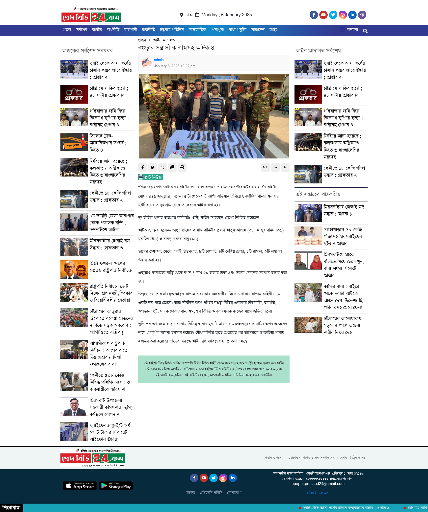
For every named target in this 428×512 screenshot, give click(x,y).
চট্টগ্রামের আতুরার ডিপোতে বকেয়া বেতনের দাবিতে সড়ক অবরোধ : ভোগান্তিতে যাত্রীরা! (111, 322)
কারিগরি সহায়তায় (318, 493)
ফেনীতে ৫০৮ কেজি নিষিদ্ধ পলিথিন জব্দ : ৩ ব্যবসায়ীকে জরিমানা (110, 382)
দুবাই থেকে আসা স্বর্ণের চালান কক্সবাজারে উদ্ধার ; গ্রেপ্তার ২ (111, 70)
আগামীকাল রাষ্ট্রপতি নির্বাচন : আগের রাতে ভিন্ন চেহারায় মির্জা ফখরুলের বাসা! (109, 354)
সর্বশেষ (81, 30)
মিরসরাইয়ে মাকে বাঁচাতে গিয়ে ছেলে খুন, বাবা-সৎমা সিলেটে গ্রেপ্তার (344, 265)
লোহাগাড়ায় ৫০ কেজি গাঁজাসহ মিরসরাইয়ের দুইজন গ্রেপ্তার (343, 236)
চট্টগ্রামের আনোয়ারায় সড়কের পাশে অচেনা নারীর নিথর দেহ (342, 325)
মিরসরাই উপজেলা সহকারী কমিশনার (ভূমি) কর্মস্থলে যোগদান (111, 407)
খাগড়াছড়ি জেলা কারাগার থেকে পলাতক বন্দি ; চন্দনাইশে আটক (112, 223)
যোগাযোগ (234, 492)
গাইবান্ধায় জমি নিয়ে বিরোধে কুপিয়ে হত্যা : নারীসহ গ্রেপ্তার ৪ (109, 118)
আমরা (191, 492)
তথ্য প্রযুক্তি (237, 30)
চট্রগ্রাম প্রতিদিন (172, 30)
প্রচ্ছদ (67, 30)
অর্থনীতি (113, 30)
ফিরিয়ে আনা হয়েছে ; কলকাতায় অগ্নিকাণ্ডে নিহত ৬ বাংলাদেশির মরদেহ (108, 171)
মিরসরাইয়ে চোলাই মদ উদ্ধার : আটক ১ (344, 210)
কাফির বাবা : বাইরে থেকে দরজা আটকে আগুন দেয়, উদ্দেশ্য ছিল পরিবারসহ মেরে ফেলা (344, 297)
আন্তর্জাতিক (197, 30)
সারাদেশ (258, 30)
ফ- (275, 167)
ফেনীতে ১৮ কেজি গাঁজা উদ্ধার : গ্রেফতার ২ (110, 196)
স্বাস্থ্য (273, 30)
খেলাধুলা (217, 30)
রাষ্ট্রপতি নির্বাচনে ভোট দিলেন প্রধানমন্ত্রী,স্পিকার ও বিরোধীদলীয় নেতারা (111, 293)
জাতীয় (97, 30)
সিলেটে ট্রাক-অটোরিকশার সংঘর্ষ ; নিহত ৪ (108, 143)
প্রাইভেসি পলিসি (211, 492)
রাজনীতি (148, 30)
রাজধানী (130, 30)
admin (159, 60)
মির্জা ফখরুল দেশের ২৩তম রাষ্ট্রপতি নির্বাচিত (111, 267)
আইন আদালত (164, 40)
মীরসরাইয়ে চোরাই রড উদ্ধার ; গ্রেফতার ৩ (110, 244)
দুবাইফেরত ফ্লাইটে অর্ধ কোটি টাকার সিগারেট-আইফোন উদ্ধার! (110, 432)
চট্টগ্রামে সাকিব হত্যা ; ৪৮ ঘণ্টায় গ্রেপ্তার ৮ (109, 92)
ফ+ (265, 167)
